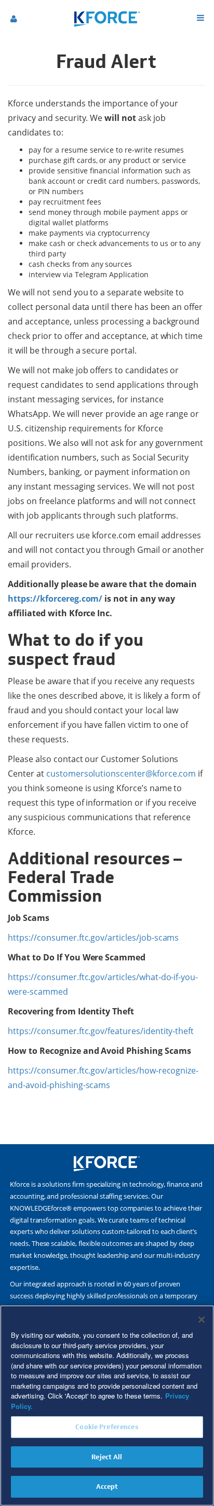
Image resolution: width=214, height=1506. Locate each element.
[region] (107, 1405)
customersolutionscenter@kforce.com (121, 773)
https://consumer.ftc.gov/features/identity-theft (101, 1031)
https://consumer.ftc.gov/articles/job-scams (93, 937)
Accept (107, 1486)
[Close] (201, 1319)
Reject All (106, 1457)
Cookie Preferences (106, 1426)
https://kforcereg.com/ (55, 598)
